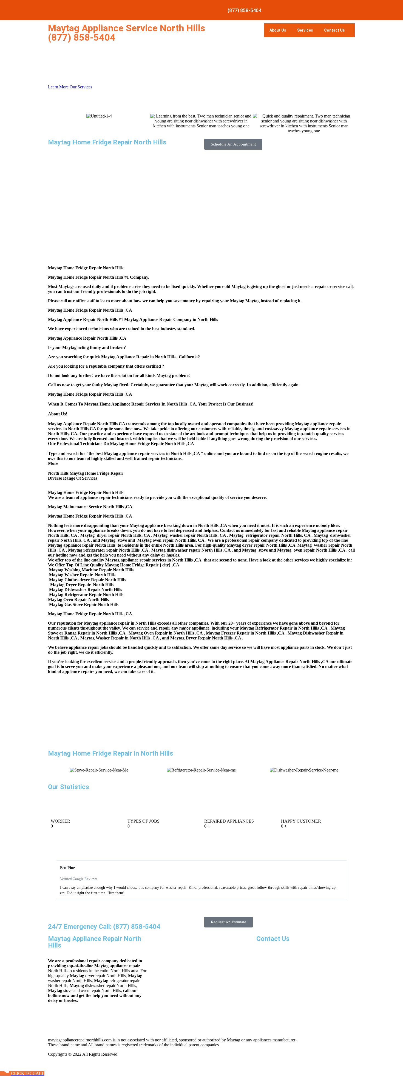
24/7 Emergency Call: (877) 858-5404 (104, 926)
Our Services (81, 87)
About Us (277, 30)
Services (305, 30)
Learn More (59, 87)
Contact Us (334, 30)
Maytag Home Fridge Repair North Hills (107, 142)
